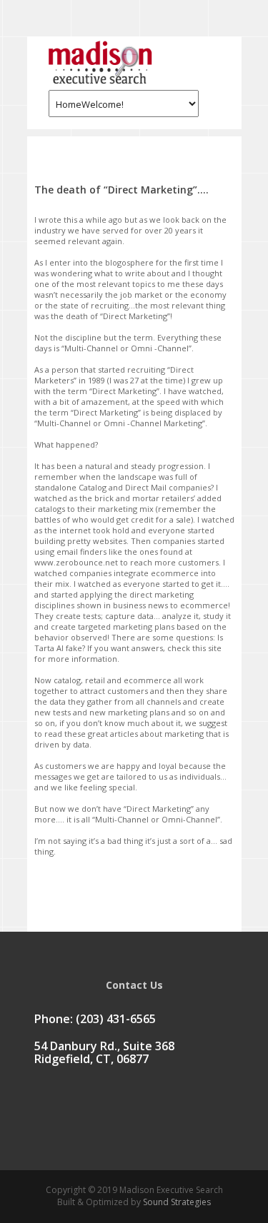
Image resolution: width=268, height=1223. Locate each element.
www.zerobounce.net (76, 562)
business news (140, 605)
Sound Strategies (176, 1202)
